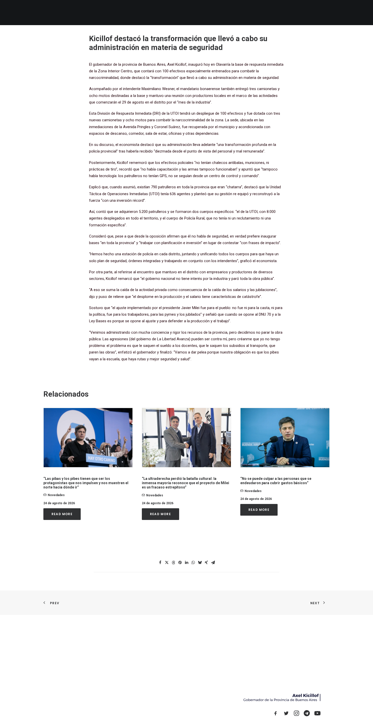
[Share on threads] (173, 563)
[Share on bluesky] (200, 563)
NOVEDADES (197, 12)
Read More (62, 514)
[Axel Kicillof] (100, 12)
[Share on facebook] (160, 563)
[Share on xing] (206, 563)
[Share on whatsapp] (193, 563)
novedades (56, 495)
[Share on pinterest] (180, 563)
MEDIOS (253, 12)
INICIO (175, 12)
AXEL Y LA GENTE (227, 12)
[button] (298, 12)
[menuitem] (175, 12)
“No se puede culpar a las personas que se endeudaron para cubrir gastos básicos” (275, 481)
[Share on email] (213, 563)
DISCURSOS (276, 12)
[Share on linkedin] (186, 563)
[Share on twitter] (167, 563)
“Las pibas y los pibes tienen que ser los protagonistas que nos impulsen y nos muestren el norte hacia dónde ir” (85, 483)
